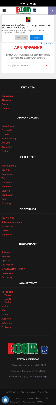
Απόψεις (5, 143)
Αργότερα (21, 37)
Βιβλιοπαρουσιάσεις (11, 222)
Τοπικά (7, 295)
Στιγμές (5, 134)
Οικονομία (6, 182)
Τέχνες (5, 230)
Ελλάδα (5, 104)
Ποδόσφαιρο (8, 292)
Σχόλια (5, 151)
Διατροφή (6, 277)
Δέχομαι (36, 37)
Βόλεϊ (4, 310)
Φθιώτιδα (6, 100)
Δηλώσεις (6, 147)
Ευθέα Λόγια (7, 126)
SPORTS (40, 402)
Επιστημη (6, 203)
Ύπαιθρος (6, 186)
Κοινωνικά (6, 252)
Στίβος (4, 314)
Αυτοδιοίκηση (8, 166)
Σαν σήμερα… (7, 265)
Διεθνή (7, 302)
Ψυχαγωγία (7, 226)
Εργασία (5, 191)
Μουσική (5, 256)
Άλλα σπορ (6, 323)
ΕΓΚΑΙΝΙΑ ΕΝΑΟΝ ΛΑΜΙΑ (13, 269)
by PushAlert (48, 43)
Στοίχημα (6, 327)
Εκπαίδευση (7, 174)
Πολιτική (6, 170)
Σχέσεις (5, 260)
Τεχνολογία (7, 273)
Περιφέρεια (7, 96)
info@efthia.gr (40, 376)
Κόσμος (5, 108)
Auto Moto (6, 319)
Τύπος (4, 199)
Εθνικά (7, 299)
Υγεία (4, 178)
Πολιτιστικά (7, 218)
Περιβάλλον (7, 195)
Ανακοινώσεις (8, 138)
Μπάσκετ (6, 306)
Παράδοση (6, 234)
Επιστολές (6, 130)
